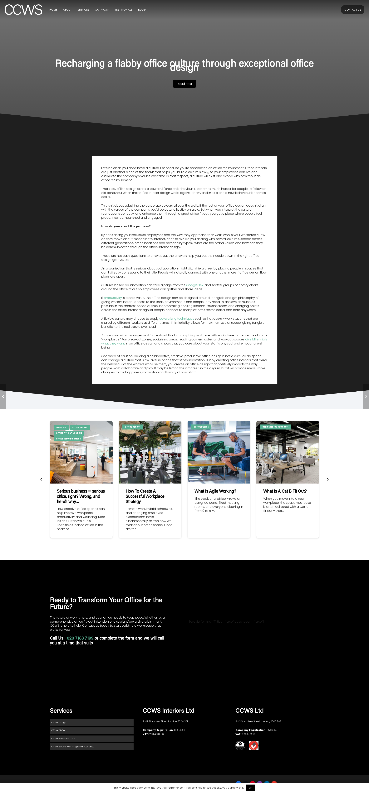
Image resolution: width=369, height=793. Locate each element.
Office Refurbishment (63, 738)
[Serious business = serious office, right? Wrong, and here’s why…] (81, 479)
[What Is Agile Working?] (219, 479)
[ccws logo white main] (23, 9)
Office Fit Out (58, 730)
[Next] (327, 479)
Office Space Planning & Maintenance (72, 746)
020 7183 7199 (81, 638)
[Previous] (41, 479)
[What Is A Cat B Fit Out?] (287, 479)
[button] (179, 546)
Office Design (58, 722)
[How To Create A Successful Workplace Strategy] (150, 479)
